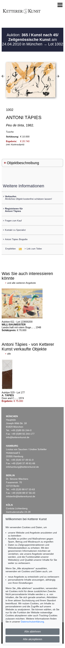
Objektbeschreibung (23, 163)
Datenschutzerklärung (32, 621)
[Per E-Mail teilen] (19, 248)
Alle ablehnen (32, 631)
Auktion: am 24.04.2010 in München (30, 39)
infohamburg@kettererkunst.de (22, 467)
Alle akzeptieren (32, 639)
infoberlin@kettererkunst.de (20, 496)
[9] (58, 76)
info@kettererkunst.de (17, 437)
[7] (3, 76)
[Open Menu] (60, 5)
